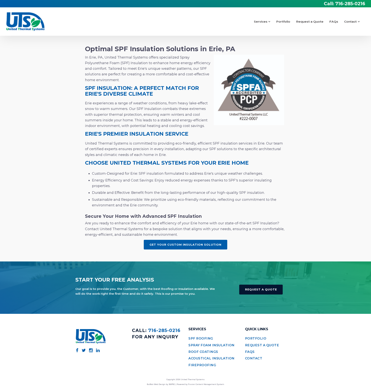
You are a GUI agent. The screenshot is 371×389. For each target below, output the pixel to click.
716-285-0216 (350, 3)
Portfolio (283, 21)
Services (260, 21)
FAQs (333, 21)
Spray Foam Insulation (211, 345)
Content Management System (210, 384)
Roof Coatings (203, 352)
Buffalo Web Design (156, 384)
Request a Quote (309, 21)
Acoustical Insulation (211, 358)
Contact (350, 21)
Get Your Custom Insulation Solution (185, 244)
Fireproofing (202, 365)
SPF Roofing (200, 338)
